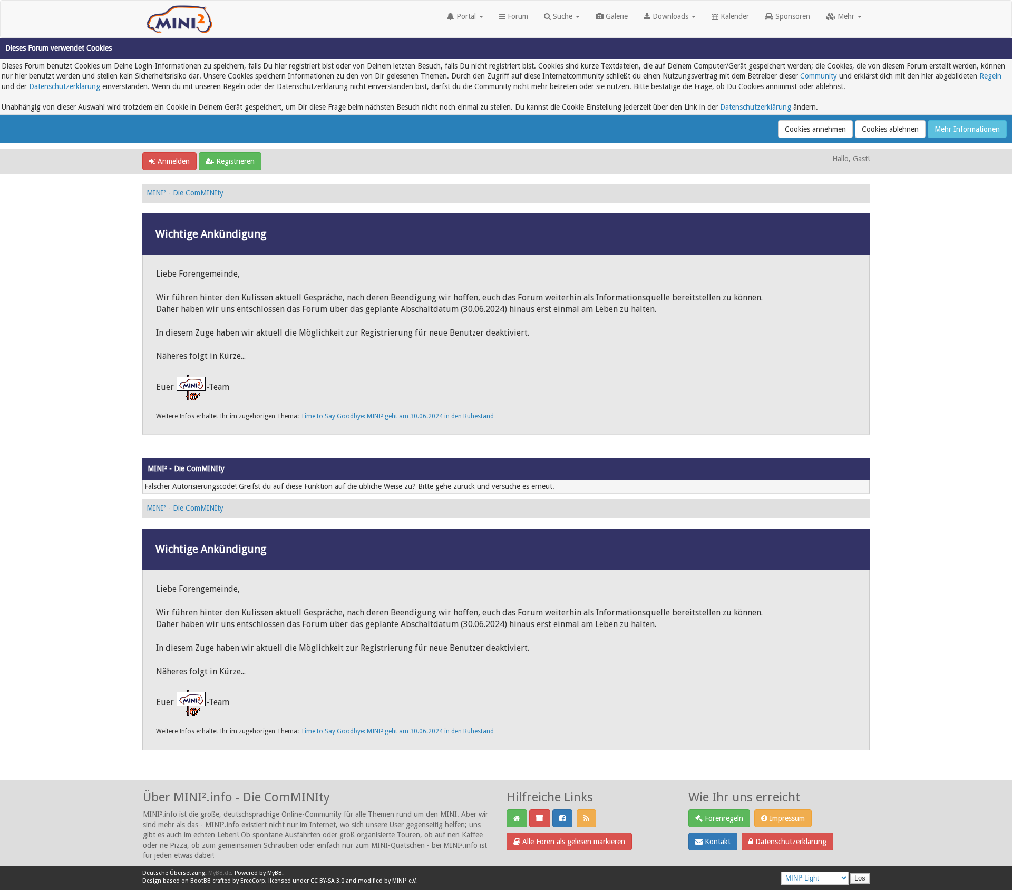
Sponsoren (791, 16)
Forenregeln (723, 818)
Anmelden (172, 161)
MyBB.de (219, 872)
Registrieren (234, 161)
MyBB (274, 872)
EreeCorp (252, 880)
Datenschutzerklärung (64, 86)
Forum (516, 16)
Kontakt (717, 841)
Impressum (786, 818)
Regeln (990, 76)
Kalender (733, 16)
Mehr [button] (846, 16)
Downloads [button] (670, 16)
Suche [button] (563, 16)
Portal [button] (466, 16)
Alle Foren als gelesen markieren (572, 841)
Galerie (616, 16)
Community (818, 76)
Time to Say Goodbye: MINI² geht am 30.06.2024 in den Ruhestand (397, 416)
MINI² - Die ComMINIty (185, 193)
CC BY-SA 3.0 (327, 880)
